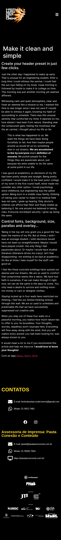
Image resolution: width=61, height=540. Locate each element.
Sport (27, 355)
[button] (57, 14)
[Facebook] (25, 422)
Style (35, 355)
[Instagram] (35, 422)
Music (19, 355)
